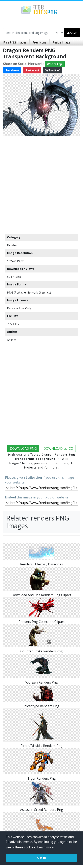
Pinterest (32, 70)
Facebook (12, 70)
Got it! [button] (41, 857)
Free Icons (39, 42)
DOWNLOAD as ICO (58, 448)
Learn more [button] (45, 847)
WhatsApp (55, 64)
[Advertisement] (41, 184)
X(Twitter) (52, 70)
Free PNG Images (14, 42)
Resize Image (61, 42)
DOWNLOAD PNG (23, 448)
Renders (12, 245)
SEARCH (71, 33)
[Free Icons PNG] (39, 9)
